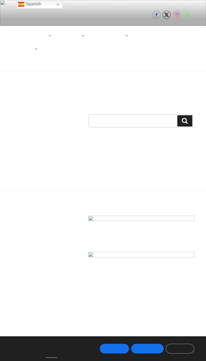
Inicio (18, 35)
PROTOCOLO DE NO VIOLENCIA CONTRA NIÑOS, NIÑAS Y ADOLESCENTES (116, 48)
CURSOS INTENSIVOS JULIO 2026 (127, 61)
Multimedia (23, 48)
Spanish (32, 4)
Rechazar (147, 348)
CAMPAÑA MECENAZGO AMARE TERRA (49, 61)
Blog (169, 35)
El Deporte (70, 35)
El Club (40, 35)
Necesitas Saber (109, 35)
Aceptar (114, 348)
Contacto (146, 35)
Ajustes (180, 348)
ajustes (51, 355)
